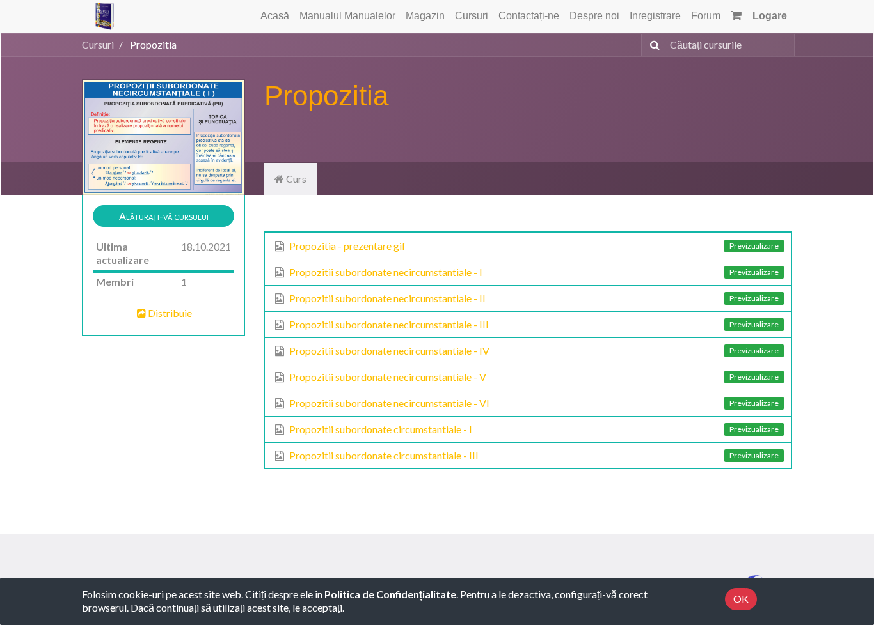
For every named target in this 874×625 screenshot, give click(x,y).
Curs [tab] (295, 179)
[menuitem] (274, 16)
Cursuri (98, 44)
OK (741, 598)
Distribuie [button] (170, 313)
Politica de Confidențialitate (390, 594)
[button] (163, 216)
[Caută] (652, 45)
